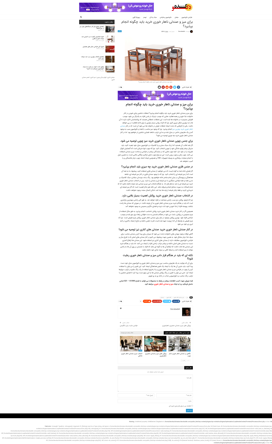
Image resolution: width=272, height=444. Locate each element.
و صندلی (162, 297)
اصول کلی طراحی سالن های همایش (93, 46)
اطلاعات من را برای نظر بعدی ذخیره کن (180, 406)
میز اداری (93, 77)
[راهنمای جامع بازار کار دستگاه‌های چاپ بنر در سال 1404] (110, 29)
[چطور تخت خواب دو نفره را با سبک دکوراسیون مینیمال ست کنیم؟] (110, 69)
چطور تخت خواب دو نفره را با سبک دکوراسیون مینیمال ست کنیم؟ (93, 68)
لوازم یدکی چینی (101, 77)
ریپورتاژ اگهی (136, 17)
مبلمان (176, 17)
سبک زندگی (153, 17)
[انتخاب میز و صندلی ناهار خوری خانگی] (131, 344)
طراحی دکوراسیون (186, 17)
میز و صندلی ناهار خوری (163, 284)
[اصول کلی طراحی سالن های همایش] (110, 49)
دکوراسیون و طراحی (166, 17)
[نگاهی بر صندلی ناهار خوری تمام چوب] (179, 344)
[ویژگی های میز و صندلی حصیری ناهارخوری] (155, 344)
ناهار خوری (168, 297)
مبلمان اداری (111, 77)
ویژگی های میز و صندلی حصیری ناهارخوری (176, 325)
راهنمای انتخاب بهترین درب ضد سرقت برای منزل (92, 58)
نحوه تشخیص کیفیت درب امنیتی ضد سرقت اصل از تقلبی (92, 37)
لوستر (144, 17)
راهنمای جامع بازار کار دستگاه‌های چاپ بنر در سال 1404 (92, 27)
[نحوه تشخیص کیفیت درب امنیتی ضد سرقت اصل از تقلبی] (110, 39)
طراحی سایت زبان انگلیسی (128, 325)
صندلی (119, 31)
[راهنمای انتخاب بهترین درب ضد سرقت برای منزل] (110, 59)
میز (187, 297)
